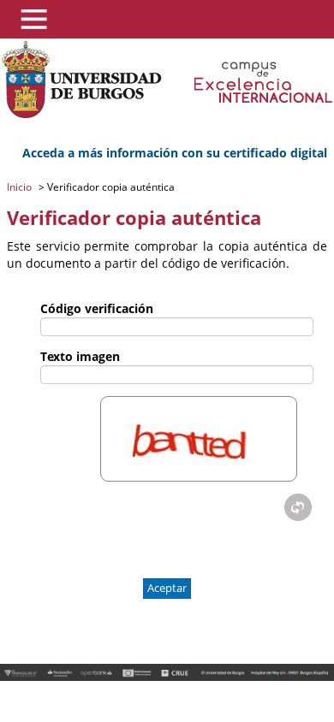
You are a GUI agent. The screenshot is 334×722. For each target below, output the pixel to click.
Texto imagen (80, 356)
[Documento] (298, 507)
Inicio (20, 187)
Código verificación (96, 308)
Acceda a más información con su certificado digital (174, 153)
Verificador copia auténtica (110, 187)
